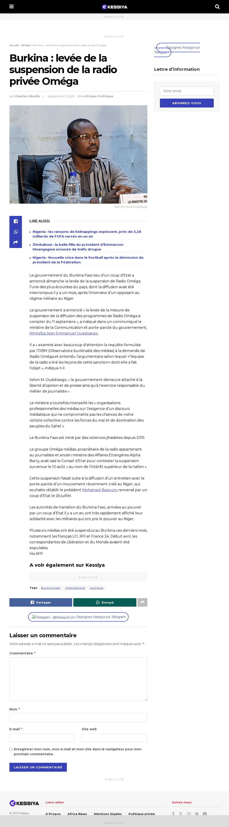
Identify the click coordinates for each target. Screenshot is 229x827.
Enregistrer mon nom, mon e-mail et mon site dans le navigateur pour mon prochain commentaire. (78, 751)
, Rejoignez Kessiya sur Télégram (78, 617)
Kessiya (24, 813)
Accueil (14, 45)
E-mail (16, 729)
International (75, 587)
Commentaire (22, 653)
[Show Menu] (11, 6)
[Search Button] (217, 6)
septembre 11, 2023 (61, 96)
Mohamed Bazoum (99, 490)
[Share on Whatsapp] (15, 232)
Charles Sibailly (27, 96)
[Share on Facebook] (15, 221)
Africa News (77, 814)
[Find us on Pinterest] (196, 814)
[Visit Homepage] (114, 6)
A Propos (53, 814)
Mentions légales (108, 814)
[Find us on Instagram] (189, 814)
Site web (89, 729)
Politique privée (142, 814)
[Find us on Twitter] (181, 814)
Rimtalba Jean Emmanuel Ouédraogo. (64, 333)
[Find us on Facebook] (173, 814)
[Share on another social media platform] (15, 242)
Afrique (26, 45)
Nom (14, 709)
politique (96, 587)
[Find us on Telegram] (205, 814)
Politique (105, 96)
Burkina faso (50, 587)
